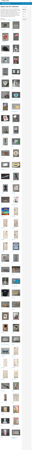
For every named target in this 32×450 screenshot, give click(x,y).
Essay (13, 76)
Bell (12, 53)
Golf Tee (13, 309)
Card (2, 425)
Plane (2, 309)
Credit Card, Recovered (5, 344)
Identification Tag (15, 111)
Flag (12, 41)
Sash (2, 181)
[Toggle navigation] (30, 1)
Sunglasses (3, 355)
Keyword (24, 11)
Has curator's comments (25, 19)
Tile (1, 204)
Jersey (2, 297)
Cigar (2, 146)
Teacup (13, 344)
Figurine (2, 134)
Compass (2, 332)
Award (2, 64)
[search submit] (30, 7)
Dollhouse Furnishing (15, 99)
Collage (13, 332)
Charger (13, 169)
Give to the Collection (26, 3)
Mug (12, 88)
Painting (2, 216)
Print (2, 402)
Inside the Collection (6, 3)
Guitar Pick (3, 88)
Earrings (2, 76)
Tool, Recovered (14, 204)
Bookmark (13, 192)
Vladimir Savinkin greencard (14, 438)
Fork (12, 262)
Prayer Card (14, 134)
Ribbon (13, 181)
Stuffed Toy (14, 64)
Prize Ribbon (3, 41)
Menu (2, 437)
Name (24, 16)
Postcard (2, 111)
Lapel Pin (13, 297)
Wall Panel (13, 216)
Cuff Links (2, 274)
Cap (1, 53)
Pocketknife (3, 99)
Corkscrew (3, 390)
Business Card (3, 169)
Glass (13, 146)
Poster (13, 402)
